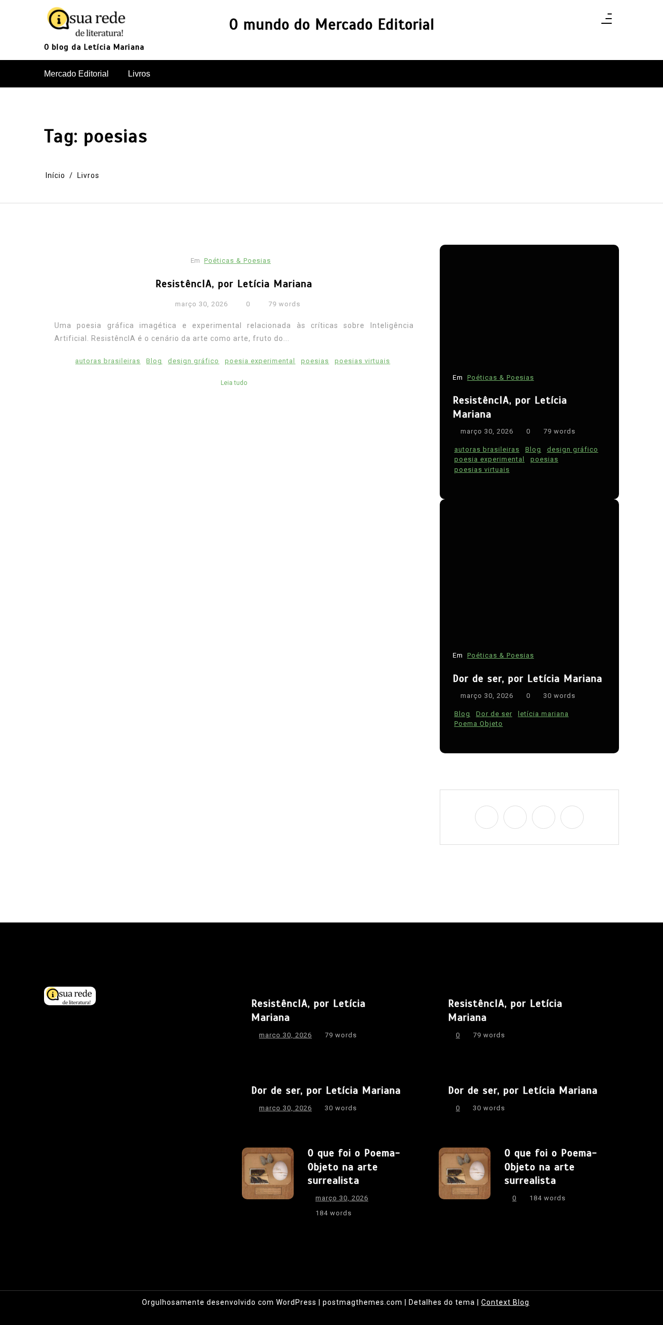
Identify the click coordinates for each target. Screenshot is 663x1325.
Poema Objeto (478, 724)
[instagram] (515, 817)
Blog (154, 361)
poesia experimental (260, 361)
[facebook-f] (486, 817)
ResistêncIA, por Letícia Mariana (233, 284)
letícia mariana (543, 714)
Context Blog (505, 1302)
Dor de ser (494, 714)
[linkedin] (543, 817)
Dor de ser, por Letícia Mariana (527, 678)
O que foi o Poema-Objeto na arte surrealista (354, 1166)
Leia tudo (234, 382)
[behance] (572, 817)
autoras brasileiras (107, 361)
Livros (139, 73)
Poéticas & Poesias (237, 260)
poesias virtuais (362, 361)
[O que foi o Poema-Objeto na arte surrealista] (268, 1186)
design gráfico (193, 361)
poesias (315, 361)
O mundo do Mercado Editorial (332, 24)
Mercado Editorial (76, 73)
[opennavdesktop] (606, 22)
